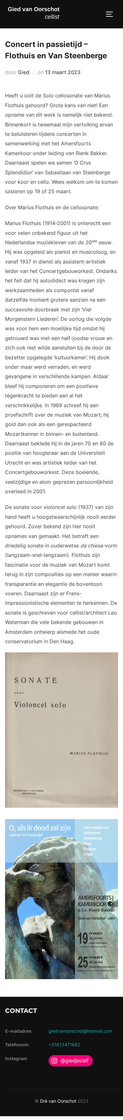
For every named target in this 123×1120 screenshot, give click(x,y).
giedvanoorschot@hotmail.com (80, 1031)
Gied (23, 72)
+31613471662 (64, 1044)
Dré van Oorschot (58, 1101)
